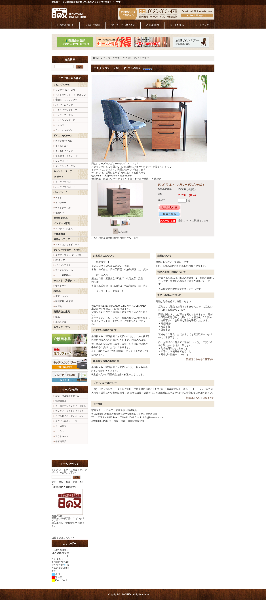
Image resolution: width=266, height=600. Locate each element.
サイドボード (61, 286)
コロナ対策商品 (63, 275)
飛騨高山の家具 (62, 311)
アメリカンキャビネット (67, 244)
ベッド (58, 197)
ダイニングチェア (64, 151)
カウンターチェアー (64, 171)
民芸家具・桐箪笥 (64, 301)
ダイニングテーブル (65, 166)
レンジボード (61, 161)
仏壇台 (58, 306)
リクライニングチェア (66, 110)
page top (202, 246)
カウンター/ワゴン (64, 141)
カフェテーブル (62, 327)
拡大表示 (123, 231)
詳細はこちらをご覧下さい (200, 359)
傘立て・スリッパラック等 (68, 255)
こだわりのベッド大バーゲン (69, 416)
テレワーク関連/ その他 (67, 249)
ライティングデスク (65, 130)
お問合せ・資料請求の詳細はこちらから (69, 452)
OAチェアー (61, 260)
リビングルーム (62, 84)
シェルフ (59, 125)
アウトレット (61, 436)
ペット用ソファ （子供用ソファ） (70, 95)
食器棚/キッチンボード (66, 156)
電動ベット (60, 213)
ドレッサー (60, 202)
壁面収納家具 (61, 218)
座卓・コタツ (61, 296)
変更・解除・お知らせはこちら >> (68, 483)
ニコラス (59, 431)
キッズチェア (61, 146)
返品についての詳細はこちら (193, 220)
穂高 (57, 317)
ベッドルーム (61, 192)
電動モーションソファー (67, 100)
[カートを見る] (177, 26)
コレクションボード (65, 120)
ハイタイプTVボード (65, 187)
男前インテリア (62, 239)
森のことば (60, 322)
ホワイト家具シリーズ (66, 421)
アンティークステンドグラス (69, 411)
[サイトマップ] (202, 26)
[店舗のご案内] (93, 26)
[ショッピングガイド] (152, 26)
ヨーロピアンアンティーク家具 (70, 406)
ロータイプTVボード (65, 182)
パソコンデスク (63, 265)
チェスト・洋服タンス (65, 280)
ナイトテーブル (63, 207)
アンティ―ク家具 (64, 228)
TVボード (59, 176)
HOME (96, 58)
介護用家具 (59, 233)
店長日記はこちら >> (63, 537)
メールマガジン (69, 463)
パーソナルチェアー (65, 105)
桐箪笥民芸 (60, 441)
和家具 (57, 291)
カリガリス (60, 426)
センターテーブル (64, 115)
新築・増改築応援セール (67, 396)
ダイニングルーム (63, 135)
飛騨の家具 (60, 401)
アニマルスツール (64, 270)
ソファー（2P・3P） (65, 90)
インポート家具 (62, 223)
